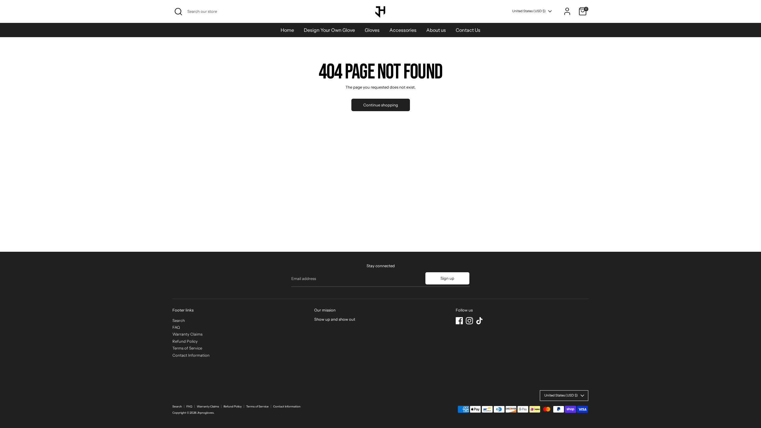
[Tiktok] (479, 320)
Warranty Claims (187, 334)
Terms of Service (187, 348)
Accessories (402, 30)
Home (287, 30)
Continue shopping (380, 105)
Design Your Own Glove (329, 30)
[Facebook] (459, 320)
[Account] (567, 11)
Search (178, 320)
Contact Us (468, 30)
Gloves (372, 30)
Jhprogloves (205, 412)
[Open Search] (178, 12)
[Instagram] (469, 320)
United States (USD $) (529, 11)
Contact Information (191, 355)
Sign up (447, 278)
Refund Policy (185, 341)
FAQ (176, 327)
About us (436, 30)
